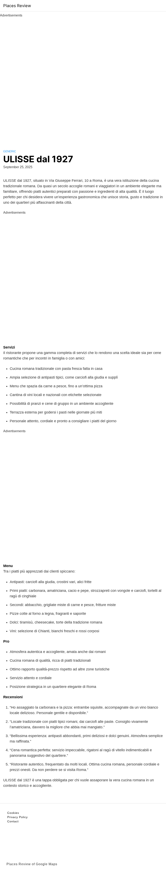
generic (9, 151)
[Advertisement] (83, 79)
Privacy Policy (17, 817)
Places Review (17, 6)
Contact (13, 821)
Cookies (13, 812)
